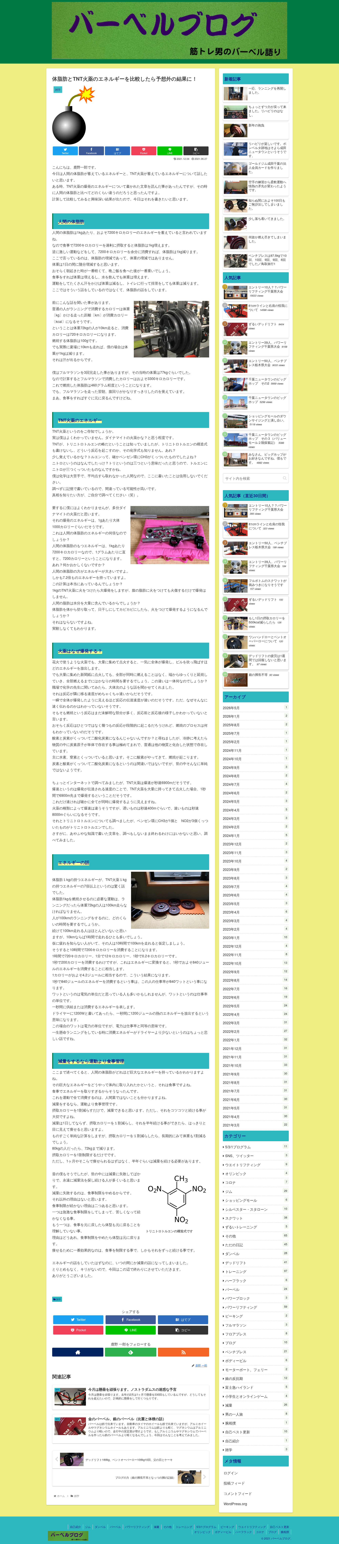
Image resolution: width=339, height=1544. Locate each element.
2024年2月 (255, 826)
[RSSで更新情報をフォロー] (183, 1352)
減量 (256, 1405)
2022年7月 (255, 988)
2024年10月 (255, 758)
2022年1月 (255, 1039)
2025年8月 (255, 724)
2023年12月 (255, 843)
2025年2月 (255, 741)
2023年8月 (255, 878)
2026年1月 (255, 716)
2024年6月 (255, 792)
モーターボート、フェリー (256, 1369)
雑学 (58, 1299)
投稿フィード (234, 1483)
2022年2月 (255, 1031)
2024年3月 (255, 818)
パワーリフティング (256, 1307)
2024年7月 (255, 784)
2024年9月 (255, 767)
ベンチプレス (256, 1351)
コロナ (256, 1182)
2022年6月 (255, 997)
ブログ (256, 1342)
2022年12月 (255, 946)
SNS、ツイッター (256, 1155)
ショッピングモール (256, 1200)
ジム (256, 1191)
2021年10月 (255, 1065)
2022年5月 (255, 1005)
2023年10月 (255, 860)
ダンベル (256, 1253)
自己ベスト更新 (256, 1431)
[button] (284, 478)
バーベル (256, 1289)
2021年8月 (255, 1082)
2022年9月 (255, 971)
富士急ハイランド (256, 1387)
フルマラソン (256, 1324)
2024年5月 (255, 801)
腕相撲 (256, 1422)
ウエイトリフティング (256, 1164)
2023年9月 (255, 869)
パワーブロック (256, 1298)
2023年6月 (255, 894)
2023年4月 (255, 912)
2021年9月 (255, 1073)
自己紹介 (256, 1440)
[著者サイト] (77, 1352)
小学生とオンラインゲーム (256, 1396)
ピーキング (256, 1315)
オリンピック (256, 1173)
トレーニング (256, 1271)
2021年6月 (255, 1099)
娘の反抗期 (256, 1378)
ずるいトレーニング (256, 1226)
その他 (256, 1235)
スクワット (256, 1218)
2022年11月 (255, 954)
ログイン (231, 1472)
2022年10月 (255, 963)
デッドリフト (256, 1262)
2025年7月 (255, 733)
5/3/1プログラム (256, 1146)
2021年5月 (255, 1107)
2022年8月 (255, 980)
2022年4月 (255, 1014)
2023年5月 (255, 903)
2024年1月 (255, 835)
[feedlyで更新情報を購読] (130, 1352)
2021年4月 (255, 1116)
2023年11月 (255, 852)
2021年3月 (255, 1124)
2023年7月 (255, 886)
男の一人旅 (256, 1414)
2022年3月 (255, 1022)
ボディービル (256, 1360)
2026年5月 (255, 707)
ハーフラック (256, 1280)
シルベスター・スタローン (256, 1209)
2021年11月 (255, 1056)
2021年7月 (255, 1090)
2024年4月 (255, 809)
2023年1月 (255, 937)
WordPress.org (235, 1503)
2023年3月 (255, 920)
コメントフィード (238, 1493)
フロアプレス (256, 1333)
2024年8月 (255, 775)
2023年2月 (255, 929)
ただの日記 (256, 1244)
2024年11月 (255, 750)
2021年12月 (255, 1048)
